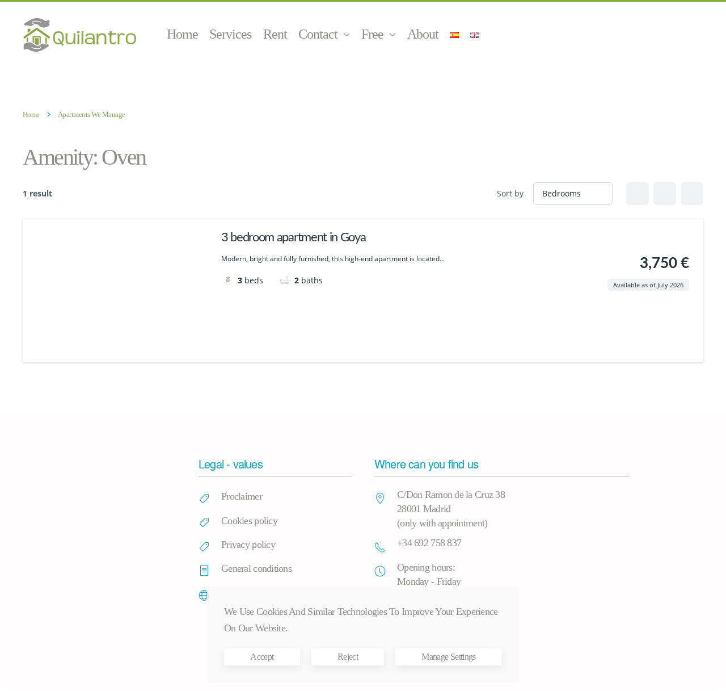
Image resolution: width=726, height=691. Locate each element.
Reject (347, 656)
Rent (275, 34)
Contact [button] (317, 34)
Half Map (692, 193)
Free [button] (372, 34)
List (664, 193)
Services (230, 34)
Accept (261, 656)
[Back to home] (81, 34)
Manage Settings (448, 656)
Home (182, 34)
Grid (637, 193)
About (422, 34)
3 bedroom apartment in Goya (293, 237)
